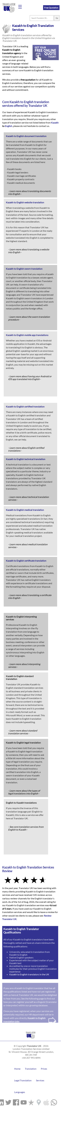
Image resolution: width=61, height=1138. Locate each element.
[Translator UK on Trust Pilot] (31, 1101)
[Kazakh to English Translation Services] (30, 1039)
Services (40, 1080)
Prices (44, 1068)
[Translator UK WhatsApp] (54, 1101)
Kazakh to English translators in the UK (29, 974)
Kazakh (14, 102)
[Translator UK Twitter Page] (8, 1101)
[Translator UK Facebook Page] (16, 1101)
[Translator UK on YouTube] (23, 1101)
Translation (30, 1068)
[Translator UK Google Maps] (38, 1101)
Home (17, 1068)
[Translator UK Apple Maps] (46, 1101)
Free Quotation (51, 7)
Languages (19, 1092)
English (29, 102)
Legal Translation (23, 1080)
